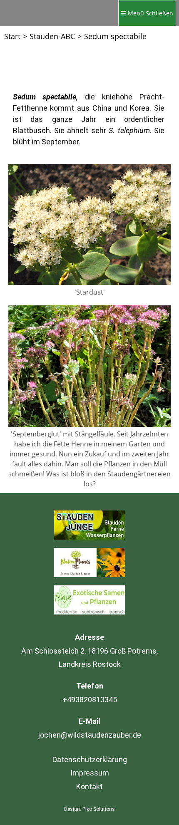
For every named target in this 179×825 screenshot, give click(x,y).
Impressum (89, 772)
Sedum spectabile (115, 36)
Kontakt (89, 786)
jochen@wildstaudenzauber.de (89, 735)
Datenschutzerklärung (89, 759)
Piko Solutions (98, 809)
